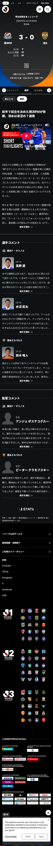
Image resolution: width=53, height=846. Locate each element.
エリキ (16, 49)
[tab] (12, 90)
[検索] (47, 9)
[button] (39, 9)
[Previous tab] (4, 90)
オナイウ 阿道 (13, 52)
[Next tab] (49, 90)
